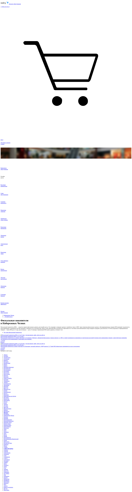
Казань (5, 390)
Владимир (6, 371)
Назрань (6, 417)
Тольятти (6, 465)
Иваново (6, 386)
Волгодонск (7, 374)
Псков (5, 440)
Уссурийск (6, 473)
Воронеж (6, 377)
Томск (5, 466)
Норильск (6, 428)
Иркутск (6, 388)
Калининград (7, 392)
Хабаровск (6, 476)
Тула (5, 468)
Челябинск (6, 480)
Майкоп (6, 410)
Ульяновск (6, 472)
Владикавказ (7, 370)
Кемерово (6, 394)
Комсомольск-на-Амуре (10, 396)
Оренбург (6, 432)
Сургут (5, 458)
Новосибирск (7, 426)
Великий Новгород (9, 367)
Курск (5, 403)
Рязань (5, 446)
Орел (5, 430)
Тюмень (6, 469)
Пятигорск (6, 441)
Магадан (6, 407)
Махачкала (6, 411)
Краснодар (6, 399)
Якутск (5, 488)
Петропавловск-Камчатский (11, 439)
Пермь (5, 436)
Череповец (6, 481)
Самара (5, 447)
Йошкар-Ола (7, 389)
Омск (5, 429)
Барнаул (6, 360)
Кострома (6, 397)
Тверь (5, 463)
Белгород (6, 361)
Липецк (6, 404)
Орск (5, 433)
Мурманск (6, 414)
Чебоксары (6, 479)
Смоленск (6, 454)
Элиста (5, 486)
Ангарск (6, 356)
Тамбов (6, 462)
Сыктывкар (7, 459)
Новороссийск (7, 425)
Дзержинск (6, 381)
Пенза (5, 435)
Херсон (6, 477)
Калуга (5, 393)
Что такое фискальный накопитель (13, 332)
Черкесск (6, 483)
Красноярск (7, 400)
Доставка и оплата (5, 142)
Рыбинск (6, 444)
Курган (5, 401)
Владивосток (7, 368)
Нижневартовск (8, 419)
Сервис (2, 144)
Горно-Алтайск (8, 378)
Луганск (6, 406)
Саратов (6, 451)
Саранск (6, 450)
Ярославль (6, 490)
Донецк (6, 382)
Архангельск (7, 357)
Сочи (5, 455)
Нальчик (6, 418)
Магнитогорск (7, 408)
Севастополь (7, 452)
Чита (5, 484)
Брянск (5, 366)
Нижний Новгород (9, 421)
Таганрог (6, 461)
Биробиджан (7, 363)
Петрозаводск (7, 437)
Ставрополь (7, 457)
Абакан (5, 354)
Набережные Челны (9, 415)
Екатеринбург (7, 383)
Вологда (6, 375)
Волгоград (6, 372)
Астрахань (6, 359)
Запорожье (6, 385)
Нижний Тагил (8, 422)
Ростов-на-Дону (8, 443)
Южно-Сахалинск (8, 487)
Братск (5, 364)
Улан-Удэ (6, 470)
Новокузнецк (7, 423)
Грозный (6, 379)
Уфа (5, 475)
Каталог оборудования (15, 4)
